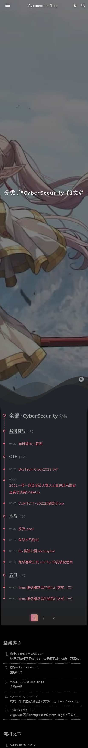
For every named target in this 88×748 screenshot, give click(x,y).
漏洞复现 (17, 430)
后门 (13, 574)
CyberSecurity (18, 744)
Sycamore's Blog (43, 5)
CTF (13, 456)
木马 (13, 516)
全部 (14, 415)
